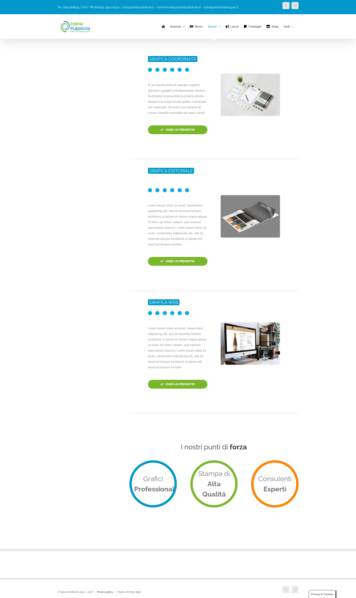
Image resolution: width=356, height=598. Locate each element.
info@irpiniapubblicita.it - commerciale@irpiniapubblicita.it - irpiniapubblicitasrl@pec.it (181, 7)
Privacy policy (105, 592)
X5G (138, 592)
